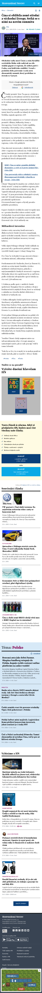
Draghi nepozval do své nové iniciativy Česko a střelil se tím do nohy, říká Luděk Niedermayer (20, 813)
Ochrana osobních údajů (24, 947)
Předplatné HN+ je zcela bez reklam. (30, 485)
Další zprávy (21, 903)
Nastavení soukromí (23, 953)
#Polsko (6, 358)
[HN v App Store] (22, 940)
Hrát (14, 392)
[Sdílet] (36, 10)
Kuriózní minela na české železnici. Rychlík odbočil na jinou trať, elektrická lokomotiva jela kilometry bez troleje (21, 774)
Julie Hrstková (12, 834)
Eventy (4, 968)
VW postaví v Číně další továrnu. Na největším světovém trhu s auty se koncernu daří (18, 509)
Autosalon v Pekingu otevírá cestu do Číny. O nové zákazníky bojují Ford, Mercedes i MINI (19, 549)
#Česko (20, 358)
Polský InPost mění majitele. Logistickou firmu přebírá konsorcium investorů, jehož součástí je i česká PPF (20, 722)
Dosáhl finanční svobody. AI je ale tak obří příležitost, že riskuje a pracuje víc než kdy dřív (20, 882)
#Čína (13, 358)
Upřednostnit (29, 87)
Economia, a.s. (15, 919)
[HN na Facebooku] (16, 930)
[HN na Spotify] (25, 930)
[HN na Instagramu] (19, 930)
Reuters (36, 54)
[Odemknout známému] (39, 10)
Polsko (17, 647)
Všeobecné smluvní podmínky (26, 956)
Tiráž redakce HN (7, 950)
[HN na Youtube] (28, 930)
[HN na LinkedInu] (22, 930)
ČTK (7, 27)
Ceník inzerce (6, 959)
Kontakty (5, 947)
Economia (5, 953)
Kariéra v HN (6, 956)
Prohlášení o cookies (23, 950)
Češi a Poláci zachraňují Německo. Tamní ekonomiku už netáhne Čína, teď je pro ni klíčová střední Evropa (21, 737)
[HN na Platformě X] (14, 930)
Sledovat (15, 87)
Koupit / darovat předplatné (10, 965)
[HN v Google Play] (9, 940)
